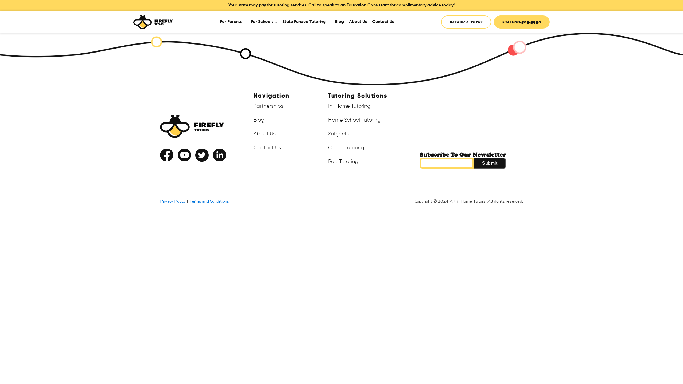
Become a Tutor (466, 22)
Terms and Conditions (209, 201)
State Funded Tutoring (304, 22)
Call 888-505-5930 (521, 22)
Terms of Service (172, 166)
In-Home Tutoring (349, 106)
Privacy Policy (198, 166)
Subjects (338, 134)
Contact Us (383, 22)
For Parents (231, 22)
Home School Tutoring (354, 120)
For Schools (262, 22)
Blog (339, 22)
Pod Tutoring (343, 161)
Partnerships (268, 106)
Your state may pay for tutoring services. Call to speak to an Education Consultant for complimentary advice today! (341, 5)
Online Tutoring (346, 147)
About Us (358, 22)
